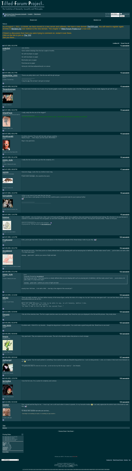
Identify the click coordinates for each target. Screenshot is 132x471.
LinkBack (115, 43)
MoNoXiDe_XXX (10, 75)
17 (42, 469)
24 (53, 469)
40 (77, 469)
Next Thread (70, 431)
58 (105, 469)
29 (60, 469)
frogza (5, 336)
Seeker (6, 405)
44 (84, 469)
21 (48, 469)
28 (59, 469)
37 (73, 469)
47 (88, 469)
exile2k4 (6, 48)
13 (36, 469)
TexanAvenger (9, 89)
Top (130, 460)
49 (91, 469)
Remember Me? (126, 14)
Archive (126, 460)
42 (81, 469)
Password (107, 16)
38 (74, 469)
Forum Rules (6, 451)
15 (39, 469)
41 (79, 469)
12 (34, 469)
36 (71, 469)
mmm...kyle (8, 160)
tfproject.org (16, 29)
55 (101, 469)
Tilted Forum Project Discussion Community (16, 14)
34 (68, 469)
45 (85, 469)
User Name (107, 13)
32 (65, 469)
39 (76, 469)
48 (90, 469)
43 (82, 469)
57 (104, 469)
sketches (5, 427)
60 (108, 469)
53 (98, 469)
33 (67, 469)
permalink (126, 45)
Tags (4, 425)
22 (50, 469)
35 (70, 469)
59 (107, 469)
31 (64, 469)
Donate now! (33, 20)
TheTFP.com (92, 27)
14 (37, 469)
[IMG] (4, 444)
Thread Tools (124, 43)
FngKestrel (7, 240)
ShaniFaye (7, 113)
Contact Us (109, 460)
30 (62, 469)
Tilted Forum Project (118, 460)
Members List (97, 20)
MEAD (5, 298)
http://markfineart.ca (46, 224)
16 (40, 469)
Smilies (4, 443)
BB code (5, 442)
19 (45, 469)
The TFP (27, 35)
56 (102, 469)
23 (51, 469)
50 (93, 469)
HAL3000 (7, 325)
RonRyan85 (8, 136)
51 (94, 469)
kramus (6, 217)
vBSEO (71, 465)
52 (96, 469)
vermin (6, 172)
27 (57, 469)
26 (56, 469)
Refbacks (5, 449)
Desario (6, 314)
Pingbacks (5, 448)
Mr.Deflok (7, 381)
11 (33, 469)
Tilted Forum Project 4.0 (71, 29)
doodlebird (7, 251)
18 (43, 469)
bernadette (7, 196)
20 (47, 469)
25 (54, 469)
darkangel (7, 360)
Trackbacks (5, 447)
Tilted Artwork (37, 14)
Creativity (30, 14)
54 (99, 469)
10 (31, 469)
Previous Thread (63, 431)
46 (87, 469)
